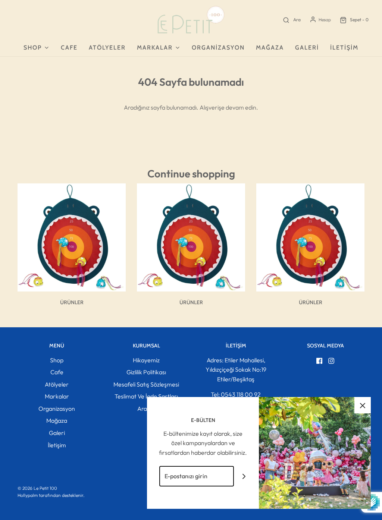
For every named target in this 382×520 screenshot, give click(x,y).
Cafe (69, 47)
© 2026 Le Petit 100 (37, 488)
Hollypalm (28, 495)
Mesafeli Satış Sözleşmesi (146, 384)
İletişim (344, 47)
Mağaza (270, 47)
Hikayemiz (146, 360)
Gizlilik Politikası (146, 372)
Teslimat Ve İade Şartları (146, 396)
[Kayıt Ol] (244, 476)
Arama (146, 408)
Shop (56, 360)
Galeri (307, 47)
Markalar (57, 396)
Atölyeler (107, 47)
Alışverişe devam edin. (229, 107)
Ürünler (72, 302)
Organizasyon (218, 47)
